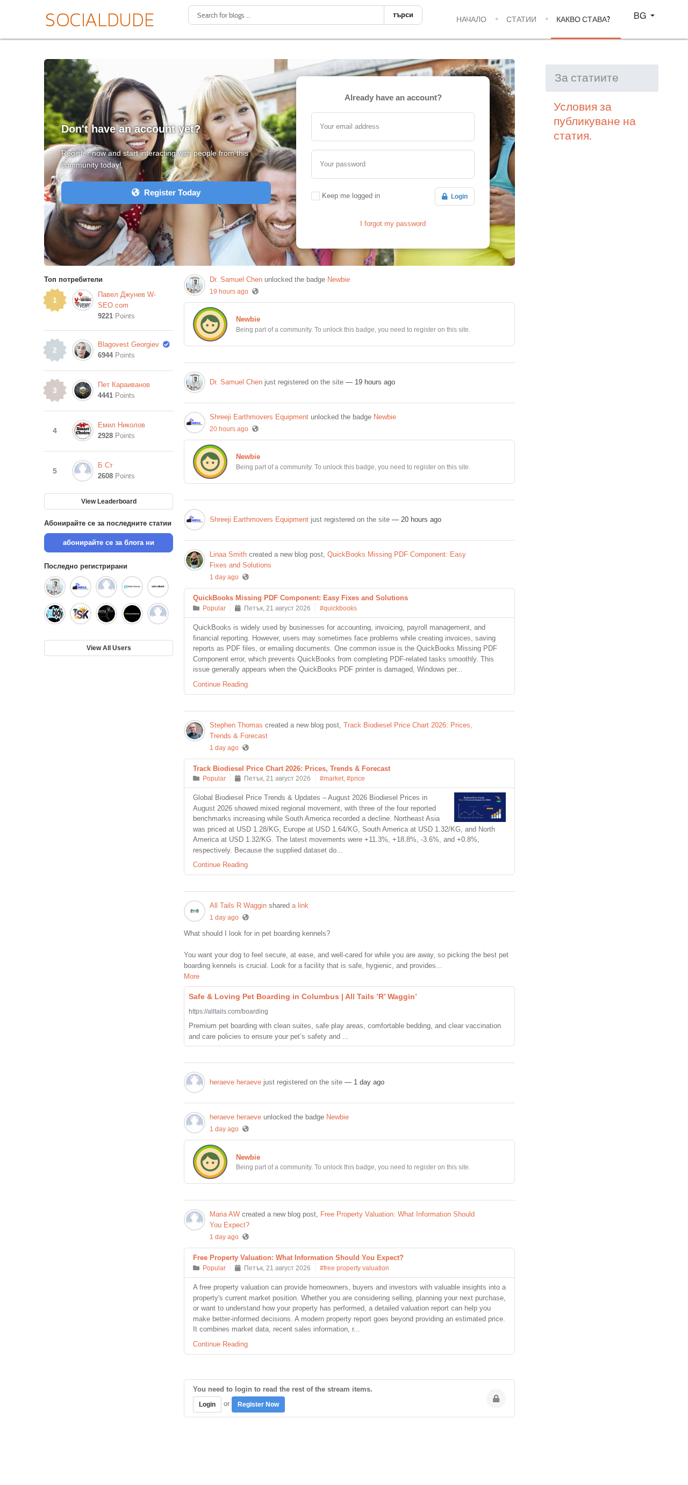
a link (300, 905)
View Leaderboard (109, 501)
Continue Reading (220, 684)
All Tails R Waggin (238, 905)
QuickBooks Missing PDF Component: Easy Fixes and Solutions (300, 598)
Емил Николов (121, 425)
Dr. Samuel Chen (236, 279)
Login (458, 196)
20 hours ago (229, 429)
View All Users (109, 648)
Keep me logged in (351, 196)
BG (641, 15)
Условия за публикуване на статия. (595, 121)
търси (403, 14)
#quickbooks (338, 608)
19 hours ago (229, 291)
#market (331, 778)
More (191, 976)
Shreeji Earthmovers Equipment (259, 417)
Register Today (170, 192)
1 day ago (224, 577)
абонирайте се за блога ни (108, 542)
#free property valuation (354, 1268)
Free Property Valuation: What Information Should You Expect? (298, 1258)
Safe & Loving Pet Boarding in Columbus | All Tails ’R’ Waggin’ (303, 996)
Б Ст (105, 465)
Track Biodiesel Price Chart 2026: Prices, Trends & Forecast (291, 769)
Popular (214, 608)
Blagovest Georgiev (128, 344)
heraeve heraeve (235, 1082)
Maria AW (225, 1214)
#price (356, 778)
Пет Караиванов (124, 385)
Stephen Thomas (236, 725)
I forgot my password (393, 224)
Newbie (338, 279)
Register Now (258, 1404)
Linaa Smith (228, 554)
